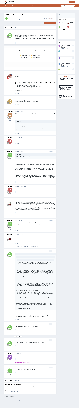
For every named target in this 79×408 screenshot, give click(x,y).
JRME (9, 72)
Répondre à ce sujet (50, 23)
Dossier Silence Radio (25, 53)
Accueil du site (7, 5)
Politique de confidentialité (9, 402)
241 (10, 209)
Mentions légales (18, 402)
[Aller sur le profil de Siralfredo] (59, 46)
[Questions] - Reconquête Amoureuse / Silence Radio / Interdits (26, 19)
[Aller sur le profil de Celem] (59, 64)
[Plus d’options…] (54, 32)
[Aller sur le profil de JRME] (9, 76)
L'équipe (21, 5)
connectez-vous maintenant (40, 386)
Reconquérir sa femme (36, 57)
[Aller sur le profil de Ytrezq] (59, 58)
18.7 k (10, 82)
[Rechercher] (73, 6)
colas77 (63, 71)
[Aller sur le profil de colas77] (59, 69)
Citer (18, 42)
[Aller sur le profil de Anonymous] (9, 115)
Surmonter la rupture (36, 59)
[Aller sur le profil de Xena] (9, 101)
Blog (17, 5)
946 (10, 195)
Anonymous (10, 111)
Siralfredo (63, 47)
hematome (9, 200)
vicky (9, 353)
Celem (63, 65)
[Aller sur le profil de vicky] (9, 357)
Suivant (10, 27)
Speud (63, 54)
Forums (13, 5)
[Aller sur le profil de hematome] (9, 203)
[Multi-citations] (15, 43)
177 (10, 160)
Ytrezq (63, 59)
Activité (32, 5)
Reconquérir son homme (25, 59)
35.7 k (10, 120)
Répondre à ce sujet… (15, 391)
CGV (22, 402)
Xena (9, 97)
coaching (38, 65)
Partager (45, 18)
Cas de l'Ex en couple (36, 55)
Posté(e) (19, 31)
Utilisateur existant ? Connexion (62, 2)
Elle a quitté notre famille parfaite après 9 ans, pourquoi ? (66, 52)
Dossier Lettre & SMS (36, 53)
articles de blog (28, 65)
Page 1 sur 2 (17, 27)
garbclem (9, 31)
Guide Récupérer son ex (25, 55)
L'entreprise (27, 5)
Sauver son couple (24, 57)
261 (10, 362)
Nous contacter (39, 405)
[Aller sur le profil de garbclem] (6, 18)
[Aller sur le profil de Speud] (59, 51)
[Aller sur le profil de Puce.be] (9, 141)
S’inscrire (72, 2)
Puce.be (10, 137)
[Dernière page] (13, 27)
